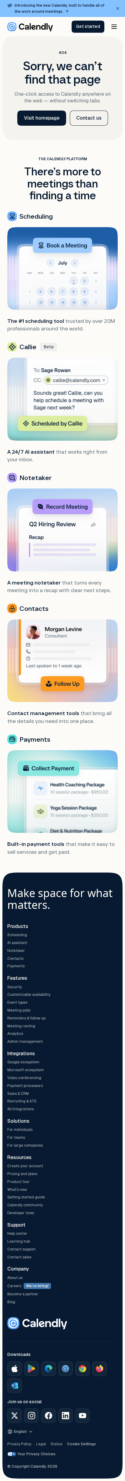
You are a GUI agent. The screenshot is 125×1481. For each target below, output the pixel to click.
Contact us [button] (89, 118)
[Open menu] (114, 26)
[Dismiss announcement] (118, 8)
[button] (88, 27)
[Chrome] (82, 1368)
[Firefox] (99, 1368)
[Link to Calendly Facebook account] (48, 1415)
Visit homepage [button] (41, 118)
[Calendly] (30, 26)
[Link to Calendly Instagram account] (31, 1415)
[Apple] (14, 1368)
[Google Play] (31, 1368)
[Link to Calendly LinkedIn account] (65, 1415)
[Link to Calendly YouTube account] (82, 1415)
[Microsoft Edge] (48, 1368)
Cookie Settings (81, 1444)
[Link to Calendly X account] (14, 1415)
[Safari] (65, 1368)
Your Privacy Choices (37, 1454)
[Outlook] (14, 1385)
